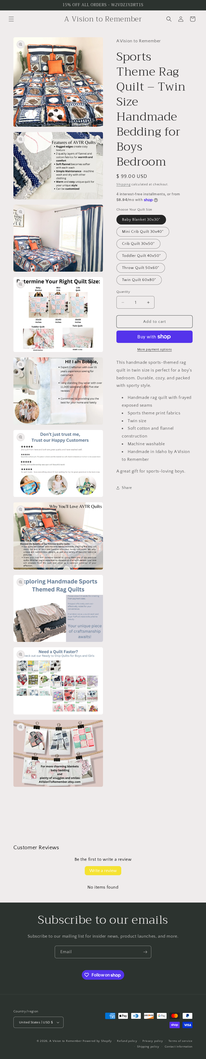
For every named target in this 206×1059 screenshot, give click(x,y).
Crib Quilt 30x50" (138, 244)
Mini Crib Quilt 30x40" (143, 232)
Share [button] (127, 488)
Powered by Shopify (97, 1041)
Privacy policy (152, 1041)
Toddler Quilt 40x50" (141, 256)
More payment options (154, 349)
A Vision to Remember (65, 1041)
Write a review (103, 870)
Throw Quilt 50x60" (140, 268)
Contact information (179, 1046)
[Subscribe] (145, 952)
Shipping (123, 184)
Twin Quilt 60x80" (139, 280)
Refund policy (127, 1041)
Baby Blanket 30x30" (141, 220)
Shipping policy (148, 1046)
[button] (11, 19)
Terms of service (180, 1041)
